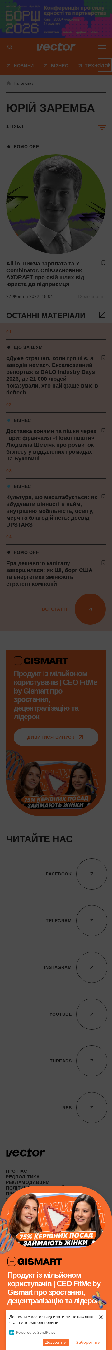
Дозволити (55, 1342)
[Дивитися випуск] (56, 1220)
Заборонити (88, 1342)
